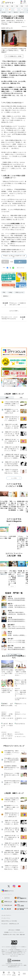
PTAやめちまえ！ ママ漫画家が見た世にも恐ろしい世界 (17, 303)
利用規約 (18, 930)
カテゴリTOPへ (14, 311)
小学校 (10, 292)
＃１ (14, 95)
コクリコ (12, 586)
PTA (4, 292)
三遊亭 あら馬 (9, 28)
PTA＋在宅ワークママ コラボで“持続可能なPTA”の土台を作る (9, 317)
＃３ (21, 95)
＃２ (18, 95)
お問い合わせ (11, 930)
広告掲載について (8, 932)
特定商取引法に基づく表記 (9, 934)
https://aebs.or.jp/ (14, 955)
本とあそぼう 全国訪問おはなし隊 (10, 923)
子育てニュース (19, 292)
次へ (20, 262)
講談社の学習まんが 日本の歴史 (9, 921)
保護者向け (5, 296)
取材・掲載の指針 (21, 934)
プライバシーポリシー (19, 932)
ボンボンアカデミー (6, 915)
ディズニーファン (6, 918)
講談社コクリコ (3, 574)
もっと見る (14, 478)
